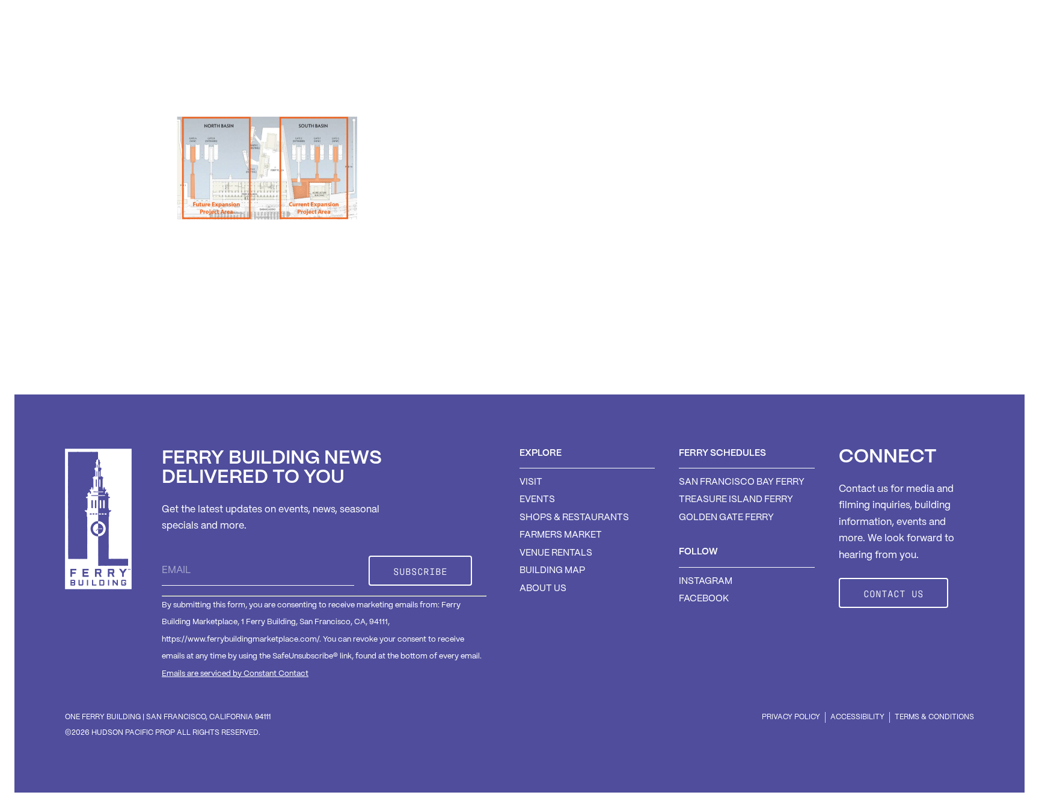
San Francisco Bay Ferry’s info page (384, 325)
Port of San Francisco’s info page (579, 325)
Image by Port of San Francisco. (249, 350)
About (911, 49)
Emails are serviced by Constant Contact (235, 674)
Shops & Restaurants (534, 49)
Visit (439, 49)
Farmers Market (659, 49)
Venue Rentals (765, 49)
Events (848, 49)
